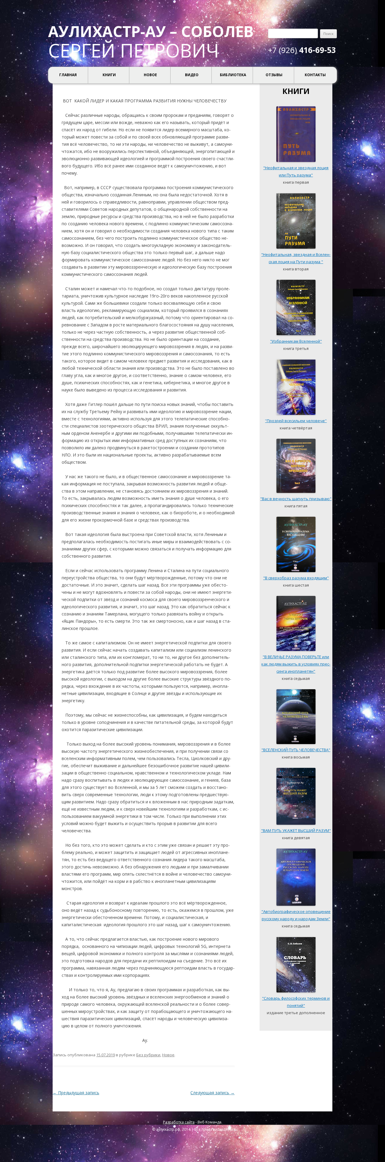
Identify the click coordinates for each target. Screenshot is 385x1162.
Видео (192, 74)
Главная (68, 74)
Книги (109, 74)
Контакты (315, 74)
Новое (150, 74)
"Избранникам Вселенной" (296, 341)
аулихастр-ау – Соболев (151, 31)
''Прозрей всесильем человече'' (296, 420)
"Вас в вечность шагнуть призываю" (295, 498)
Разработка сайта (179, 1122)
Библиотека (233, 74)
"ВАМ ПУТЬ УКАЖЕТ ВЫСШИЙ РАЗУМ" (296, 830)
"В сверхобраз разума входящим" (296, 578)
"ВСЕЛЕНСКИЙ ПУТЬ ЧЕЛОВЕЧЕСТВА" (295, 749)
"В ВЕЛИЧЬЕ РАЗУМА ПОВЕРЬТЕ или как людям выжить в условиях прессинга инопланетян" (295, 664)
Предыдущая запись (76, 1092)
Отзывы (274, 74)
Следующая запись (212, 1092)
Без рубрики (148, 1055)
